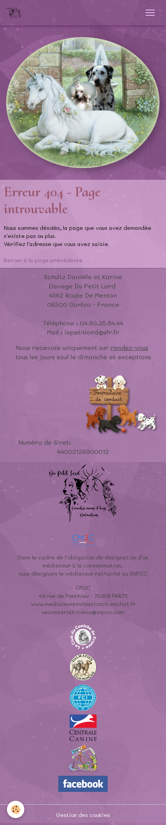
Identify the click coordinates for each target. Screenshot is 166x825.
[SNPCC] (83, 757)
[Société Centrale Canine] (83, 727)
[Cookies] (15, 809)
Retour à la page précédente (43, 260)
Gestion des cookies (83, 814)
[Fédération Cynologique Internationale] (83, 697)
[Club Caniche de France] (83, 636)
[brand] (15, 12)
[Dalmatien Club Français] (83, 666)
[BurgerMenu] (150, 12)
